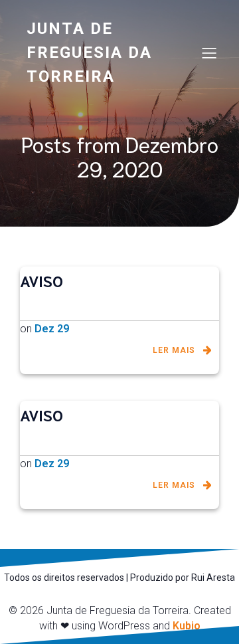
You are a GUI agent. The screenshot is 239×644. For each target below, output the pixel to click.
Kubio (186, 625)
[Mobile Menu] (209, 52)
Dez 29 (52, 328)
